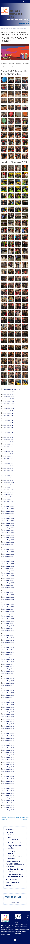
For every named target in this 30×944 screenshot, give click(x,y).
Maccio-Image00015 (7, 422)
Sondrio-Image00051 (8, 506)
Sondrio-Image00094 (8, 609)
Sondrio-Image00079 (8, 573)
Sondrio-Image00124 (8, 681)
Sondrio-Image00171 (8, 793)
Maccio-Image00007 (8, 403)
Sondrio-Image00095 (8, 611)
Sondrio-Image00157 (8, 759)
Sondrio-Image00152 (8, 747)
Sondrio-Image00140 (8, 719)
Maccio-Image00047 (7, 499)
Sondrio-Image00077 (8, 568)
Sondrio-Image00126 (8, 685)
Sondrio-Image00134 (8, 704)
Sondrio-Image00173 (8, 798)
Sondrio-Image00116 (8, 661)
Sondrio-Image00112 (8, 652)
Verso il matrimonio (15, 843)
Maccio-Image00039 (7, 480)
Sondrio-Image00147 (8, 736)
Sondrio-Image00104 (8, 633)
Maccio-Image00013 (7, 418)
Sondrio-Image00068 (8, 547)
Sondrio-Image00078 (8, 571)
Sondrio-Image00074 (8, 561)
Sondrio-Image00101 (8, 626)
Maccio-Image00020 (8, 434)
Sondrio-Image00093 (8, 606)
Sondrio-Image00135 (8, 707)
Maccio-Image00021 (7, 437)
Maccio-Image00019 (7, 432)
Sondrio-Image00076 (8, 566)
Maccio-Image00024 (7, 444)
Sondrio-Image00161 (8, 769)
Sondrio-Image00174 (8, 800)
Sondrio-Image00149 (8, 740)
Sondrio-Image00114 (8, 657)
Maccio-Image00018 (7, 430)
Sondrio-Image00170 (8, 790)
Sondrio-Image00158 (8, 762)
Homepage (10, 830)
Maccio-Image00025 (7, 446)
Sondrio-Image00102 (8, 628)
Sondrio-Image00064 (8, 537)
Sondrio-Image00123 (8, 678)
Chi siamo (9, 833)
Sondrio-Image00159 (8, 764)
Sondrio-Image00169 (8, 788)
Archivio (3, 28)
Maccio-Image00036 (7, 473)
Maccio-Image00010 (7, 411)
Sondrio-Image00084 (8, 585)
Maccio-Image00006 (8, 401)
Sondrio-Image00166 (8, 781)
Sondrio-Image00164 (8, 776)
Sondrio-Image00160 (8, 767)
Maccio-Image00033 (7, 466)
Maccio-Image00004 (8, 396)
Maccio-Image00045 (8, 494)
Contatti (11, 835)
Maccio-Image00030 (8, 458)
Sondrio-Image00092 (8, 604)
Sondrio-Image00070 (8, 552)
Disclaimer (18, 933)
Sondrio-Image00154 (8, 752)
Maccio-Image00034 (7, 468)
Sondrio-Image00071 (8, 554)
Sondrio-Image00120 (8, 671)
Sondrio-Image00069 (8, 549)
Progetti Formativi (13, 861)
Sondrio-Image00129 (8, 693)
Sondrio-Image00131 (8, 697)
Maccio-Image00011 (7, 413)
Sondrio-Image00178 (8, 810)
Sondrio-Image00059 (8, 525)
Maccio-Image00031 (7, 461)
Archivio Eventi (15, 902)
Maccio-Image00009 (8, 408)
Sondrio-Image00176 (8, 805)
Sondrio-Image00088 (8, 595)
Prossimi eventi (12, 896)
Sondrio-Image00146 (8, 733)
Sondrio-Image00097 (8, 616)
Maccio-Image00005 (8, 399)
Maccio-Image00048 (8, 501)
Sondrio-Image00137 (8, 712)
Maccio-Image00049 (8, 504)
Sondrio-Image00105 (8, 635)
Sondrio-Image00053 (8, 511)
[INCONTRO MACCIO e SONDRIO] (15, 52)
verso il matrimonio (21, 28)
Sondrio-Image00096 (8, 614)
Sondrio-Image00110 (8, 647)
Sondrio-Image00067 (8, 544)
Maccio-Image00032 (7, 463)
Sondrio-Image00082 (8, 580)
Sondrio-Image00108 (8, 642)
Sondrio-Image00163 (8, 774)
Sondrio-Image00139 (8, 716)
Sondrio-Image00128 (8, 690)
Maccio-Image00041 (7, 485)
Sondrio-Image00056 (8, 518)
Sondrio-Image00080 (8, 575)
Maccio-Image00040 (8, 482)
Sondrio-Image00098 (8, 618)
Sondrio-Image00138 (8, 714)
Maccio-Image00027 (7, 451)
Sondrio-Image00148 (8, 738)
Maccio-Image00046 (8, 497)
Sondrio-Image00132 (8, 700)
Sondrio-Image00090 (8, 599)
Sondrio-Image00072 (8, 556)
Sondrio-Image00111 (7, 649)
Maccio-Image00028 (7, 454)
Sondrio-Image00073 (8, 559)
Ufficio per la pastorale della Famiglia (14, 14)
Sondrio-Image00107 (8, 640)
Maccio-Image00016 (7, 425)
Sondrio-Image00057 (8, 520)
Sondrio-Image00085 (8, 587)
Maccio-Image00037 (7, 475)
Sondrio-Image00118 (8, 666)
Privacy (22, 931)
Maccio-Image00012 (7, 415)
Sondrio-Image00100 (8, 623)
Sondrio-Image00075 (8, 563)
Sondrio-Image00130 (8, 695)
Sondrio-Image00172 (8, 795)
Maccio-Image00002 (8, 391)
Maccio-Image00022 (7, 439)
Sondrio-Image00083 (8, 583)
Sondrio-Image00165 (8, 779)
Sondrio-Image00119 (8, 669)
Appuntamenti (11, 879)
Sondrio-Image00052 (8, 509)
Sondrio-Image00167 (8, 783)
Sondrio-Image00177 (8, 807)
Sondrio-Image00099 (8, 621)
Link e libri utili (8, 28)
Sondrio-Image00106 (8, 638)
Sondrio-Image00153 (8, 750)
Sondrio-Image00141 (8, 721)
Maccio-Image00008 (8, 406)
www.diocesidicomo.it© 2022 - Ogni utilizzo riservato (21, 926)
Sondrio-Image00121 (8, 673)
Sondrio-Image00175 (8, 802)
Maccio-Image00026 (7, 449)
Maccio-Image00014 (7, 420)
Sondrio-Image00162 (8, 771)
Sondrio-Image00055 (8, 516)
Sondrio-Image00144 (8, 728)
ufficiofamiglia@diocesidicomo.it (17, 19)
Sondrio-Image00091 (8, 602)
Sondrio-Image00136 (8, 709)
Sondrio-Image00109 (8, 645)
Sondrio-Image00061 (8, 530)
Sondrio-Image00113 (8, 654)
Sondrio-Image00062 (8, 532)
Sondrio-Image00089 (8, 597)
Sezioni (14, 28)
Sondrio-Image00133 (8, 702)
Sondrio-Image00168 (8, 786)
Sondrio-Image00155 (8, 755)
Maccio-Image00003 (8, 394)
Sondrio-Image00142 (8, 724)
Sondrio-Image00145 (8, 731)
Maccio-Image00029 (7, 456)
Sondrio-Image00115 (8, 659)
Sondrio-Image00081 (8, 578)
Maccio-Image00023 (7, 442)
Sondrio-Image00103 (8, 630)
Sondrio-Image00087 (8, 592)
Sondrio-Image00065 (8, 540)
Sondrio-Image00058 (8, 523)
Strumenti (10, 867)
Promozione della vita (15, 864)
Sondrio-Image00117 (8, 664)
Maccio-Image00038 (7, 477)
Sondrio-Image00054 (8, 513)
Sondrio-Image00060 (8, 528)
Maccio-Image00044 (8, 492)
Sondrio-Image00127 (8, 688)
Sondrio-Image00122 (8, 676)
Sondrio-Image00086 (8, 590)
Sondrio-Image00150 (8, 743)
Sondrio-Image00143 (8, 726)
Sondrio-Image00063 (8, 535)
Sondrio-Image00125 (8, 683)
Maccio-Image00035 (7, 470)
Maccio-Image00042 (7, 487)
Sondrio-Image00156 (8, 757)
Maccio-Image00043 (7, 489)
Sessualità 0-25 (13, 840)
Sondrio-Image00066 (8, 542)
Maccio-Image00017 (7, 427)
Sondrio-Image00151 (8, 745)
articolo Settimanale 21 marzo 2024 (11, 389)
